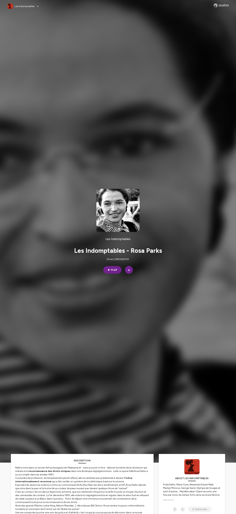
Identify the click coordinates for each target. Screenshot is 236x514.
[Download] (129, 270)
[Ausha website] (221, 5)
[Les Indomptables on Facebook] (174, 509)
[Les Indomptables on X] (182, 509)
